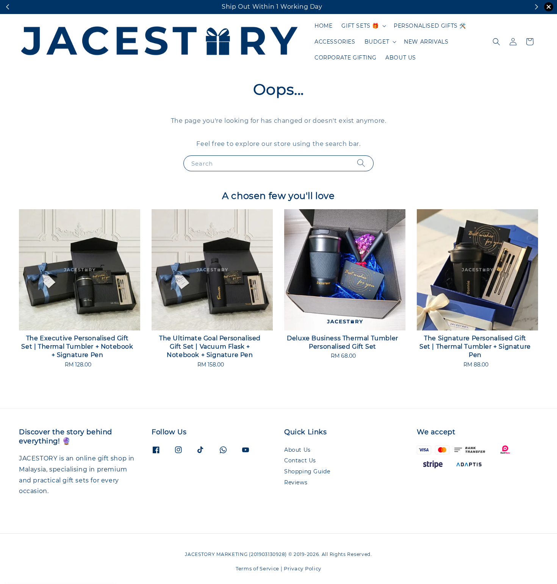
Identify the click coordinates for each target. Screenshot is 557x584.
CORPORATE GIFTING (345, 57)
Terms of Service (257, 568)
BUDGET (377, 41)
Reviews (295, 482)
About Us (297, 449)
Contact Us (300, 460)
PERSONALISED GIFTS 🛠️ (430, 25)
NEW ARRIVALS (426, 41)
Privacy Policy (302, 568)
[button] (496, 41)
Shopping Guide (307, 471)
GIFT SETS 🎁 (360, 25)
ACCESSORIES (334, 41)
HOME (323, 25)
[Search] (361, 163)
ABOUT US (400, 57)
